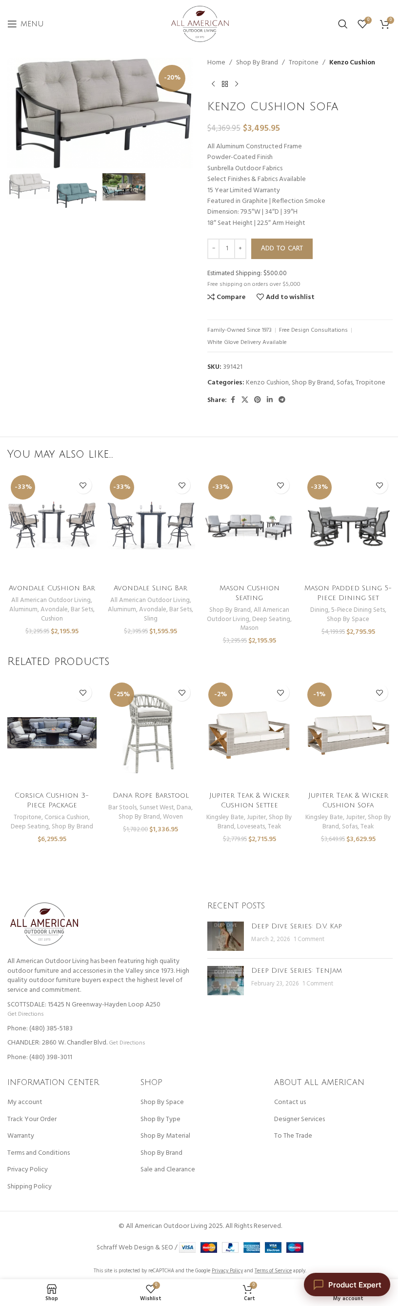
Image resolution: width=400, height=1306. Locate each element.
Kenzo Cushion (352, 63)
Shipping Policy (29, 1187)
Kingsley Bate (225, 817)
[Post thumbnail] (225, 936)
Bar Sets (82, 609)
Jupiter (256, 817)
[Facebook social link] (233, 400)
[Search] (343, 24)
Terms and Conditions (38, 1153)
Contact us (290, 1102)
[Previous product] (213, 84)
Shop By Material (165, 1136)
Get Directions (25, 1014)
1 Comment (309, 939)
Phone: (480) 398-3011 (39, 1057)
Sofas (345, 382)
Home (216, 63)
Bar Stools (122, 808)
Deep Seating (271, 619)
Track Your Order (32, 1120)
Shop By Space (348, 619)
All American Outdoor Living (51, 600)
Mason (249, 628)
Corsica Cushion (66, 817)
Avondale (54, 609)
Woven (173, 817)
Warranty (20, 1136)
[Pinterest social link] (257, 400)
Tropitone (304, 63)
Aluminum (23, 609)
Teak (274, 827)
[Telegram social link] (282, 400)
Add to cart (282, 248)
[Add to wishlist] (83, 485)
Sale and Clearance (167, 1170)
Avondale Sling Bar (150, 588)
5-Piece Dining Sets (358, 610)
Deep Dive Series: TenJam (296, 970)
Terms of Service (273, 1270)
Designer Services (299, 1120)
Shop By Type (160, 1120)
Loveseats (251, 827)
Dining (319, 610)
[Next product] (236, 84)
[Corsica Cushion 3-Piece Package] (52, 732)
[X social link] (245, 400)
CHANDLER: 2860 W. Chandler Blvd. (57, 1042)
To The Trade (293, 1136)
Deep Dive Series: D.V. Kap (296, 926)
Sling (151, 619)
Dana (184, 808)
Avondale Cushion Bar (52, 588)
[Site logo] (200, 24)
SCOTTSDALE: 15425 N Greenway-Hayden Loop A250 (83, 1004)
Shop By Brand (257, 63)
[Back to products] (225, 84)
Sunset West (157, 808)
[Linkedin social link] (270, 400)
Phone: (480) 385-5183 (40, 1028)
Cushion (52, 619)
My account (24, 1102)
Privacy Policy (27, 1170)
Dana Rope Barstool (151, 795)
